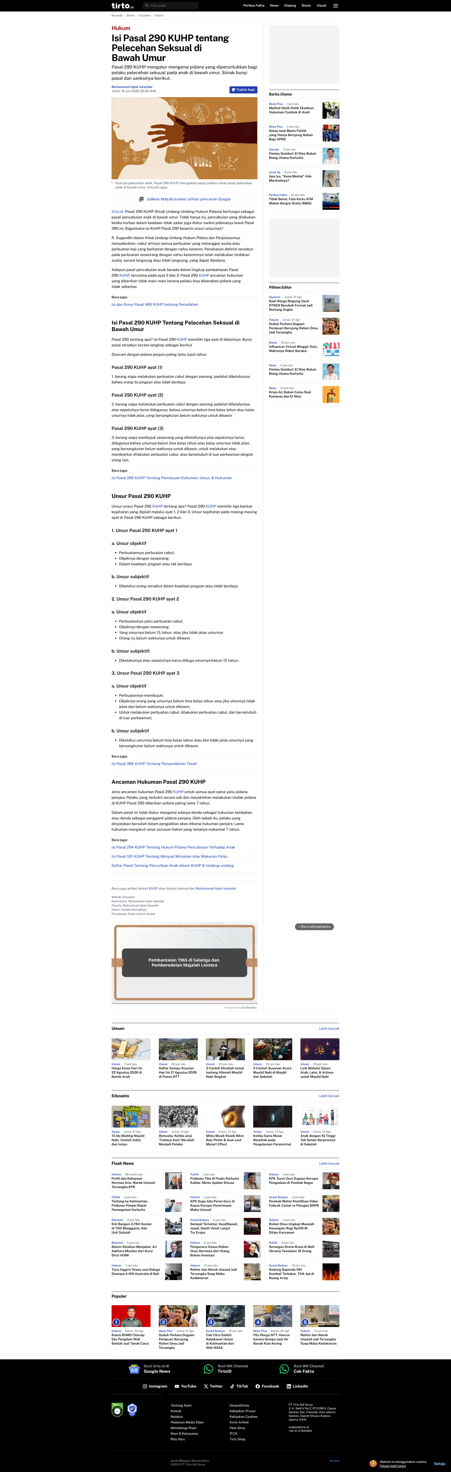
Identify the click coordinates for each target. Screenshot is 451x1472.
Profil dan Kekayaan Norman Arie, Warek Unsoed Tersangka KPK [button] (133, 1183)
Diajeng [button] (290, 6)
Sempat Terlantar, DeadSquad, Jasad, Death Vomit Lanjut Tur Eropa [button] (213, 1228)
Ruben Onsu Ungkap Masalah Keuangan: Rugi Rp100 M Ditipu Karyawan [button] (291, 1228)
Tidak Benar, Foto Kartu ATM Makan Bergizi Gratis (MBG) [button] (291, 201)
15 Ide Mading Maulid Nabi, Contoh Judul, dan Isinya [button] (128, 1140)
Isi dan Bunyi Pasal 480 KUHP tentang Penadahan (155, 304)
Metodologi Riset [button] (183, 1428)
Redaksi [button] (177, 1417)
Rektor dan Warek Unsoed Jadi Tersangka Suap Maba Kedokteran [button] (213, 1274)
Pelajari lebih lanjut (393, 1466)
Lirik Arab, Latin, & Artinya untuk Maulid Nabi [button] (316, 1073)
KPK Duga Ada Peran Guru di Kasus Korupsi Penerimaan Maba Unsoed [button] (212, 1206)
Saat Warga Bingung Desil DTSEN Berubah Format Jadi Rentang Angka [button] (291, 305)
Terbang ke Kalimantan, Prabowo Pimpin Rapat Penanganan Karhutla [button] (130, 1206)
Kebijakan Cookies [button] (244, 1417)
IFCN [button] (233, 1434)
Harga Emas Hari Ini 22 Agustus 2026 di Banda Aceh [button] (127, 1073)
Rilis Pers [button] (178, 1439)
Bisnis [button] (306, 6)
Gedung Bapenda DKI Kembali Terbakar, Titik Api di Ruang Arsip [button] (291, 1274)
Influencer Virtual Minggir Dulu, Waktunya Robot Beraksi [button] (293, 349)
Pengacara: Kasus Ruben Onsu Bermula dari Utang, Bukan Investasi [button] (210, 1251)
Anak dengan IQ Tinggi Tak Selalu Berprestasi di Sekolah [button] (317, 1140)
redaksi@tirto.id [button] (299, 1427)
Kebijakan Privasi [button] (243, 1411)
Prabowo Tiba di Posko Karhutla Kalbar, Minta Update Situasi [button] (214, 1181)
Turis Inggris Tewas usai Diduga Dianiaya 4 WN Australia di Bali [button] (136, 1272)
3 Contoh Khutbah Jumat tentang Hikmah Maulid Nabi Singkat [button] (225, 1073)
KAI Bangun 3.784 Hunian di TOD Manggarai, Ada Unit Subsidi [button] (132, 1228)
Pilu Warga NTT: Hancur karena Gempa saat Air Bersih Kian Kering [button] (271, 1339)
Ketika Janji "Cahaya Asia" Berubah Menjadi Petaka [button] (176, 1140)
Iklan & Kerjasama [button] (184, 1434)
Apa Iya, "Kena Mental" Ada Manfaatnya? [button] (290, 179)
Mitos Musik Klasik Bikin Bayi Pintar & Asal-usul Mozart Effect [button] (225, 1140)
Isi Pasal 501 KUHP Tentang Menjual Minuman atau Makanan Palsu (169, 856)
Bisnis (131, 15)
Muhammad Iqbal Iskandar (132, 87)
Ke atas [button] (334, 1460)
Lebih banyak (329, 1164)
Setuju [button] (439, 1463)
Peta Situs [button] (237, 1428)
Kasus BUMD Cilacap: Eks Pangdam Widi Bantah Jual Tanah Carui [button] (130, 1339)
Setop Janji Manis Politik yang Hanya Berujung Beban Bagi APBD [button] (291, 135)
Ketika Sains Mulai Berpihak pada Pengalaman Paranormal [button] (272, 1140)
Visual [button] (321, 6)
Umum (159, 15)
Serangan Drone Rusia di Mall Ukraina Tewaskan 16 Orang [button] (292, 1249)
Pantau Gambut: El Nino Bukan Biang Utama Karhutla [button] (292, 156)
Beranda (117, 15)
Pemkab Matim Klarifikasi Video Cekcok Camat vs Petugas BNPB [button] (294, 1204)
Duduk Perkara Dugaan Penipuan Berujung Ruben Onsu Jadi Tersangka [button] (293, 328)
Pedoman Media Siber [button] (187, 1422)
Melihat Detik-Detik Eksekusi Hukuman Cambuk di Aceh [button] (291, 110)
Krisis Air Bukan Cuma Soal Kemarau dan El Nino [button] (290, 394)
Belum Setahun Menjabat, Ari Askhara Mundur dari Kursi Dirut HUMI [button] (134, 1251)
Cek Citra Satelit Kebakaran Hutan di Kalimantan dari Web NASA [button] (220, 1341)
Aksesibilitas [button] (239, 1405)
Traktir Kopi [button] (246, 90)
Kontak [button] (176, 1411)
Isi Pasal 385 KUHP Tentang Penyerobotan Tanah (154, 763)
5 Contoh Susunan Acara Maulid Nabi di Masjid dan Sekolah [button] (272, 1073)
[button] (122, 5)
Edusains (145, 15)
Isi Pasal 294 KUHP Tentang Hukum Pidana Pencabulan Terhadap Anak (173, 847)
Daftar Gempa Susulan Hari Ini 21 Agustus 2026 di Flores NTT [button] (178, 1073)
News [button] (274, 6)
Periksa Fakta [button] (253, 6)
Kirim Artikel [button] (239, 1422)
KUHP (124, 275)
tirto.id (117, 211)
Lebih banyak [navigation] (329, 1029)
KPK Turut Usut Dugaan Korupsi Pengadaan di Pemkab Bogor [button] (293, 1181)
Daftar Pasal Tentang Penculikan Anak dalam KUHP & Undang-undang (173, 865)
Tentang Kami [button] (181, 1405)
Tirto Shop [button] (237, 1439)
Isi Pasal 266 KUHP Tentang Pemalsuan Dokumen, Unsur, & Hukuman (172, 478)
